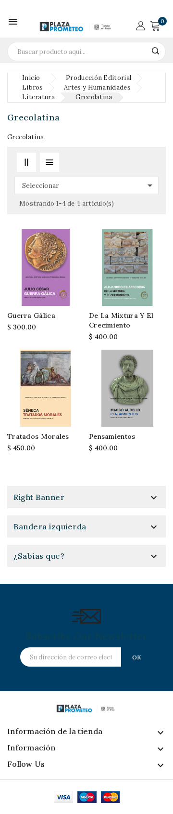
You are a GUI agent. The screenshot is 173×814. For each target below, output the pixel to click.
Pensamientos (112, 436)
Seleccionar (89, 185)
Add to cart (74, 256)
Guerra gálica (31, 315)
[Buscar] (155, 50)
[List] (49, 162)
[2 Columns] (26, 162)
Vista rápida (74, 272)
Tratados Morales (38, 436)
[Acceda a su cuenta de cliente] (140, 25)
